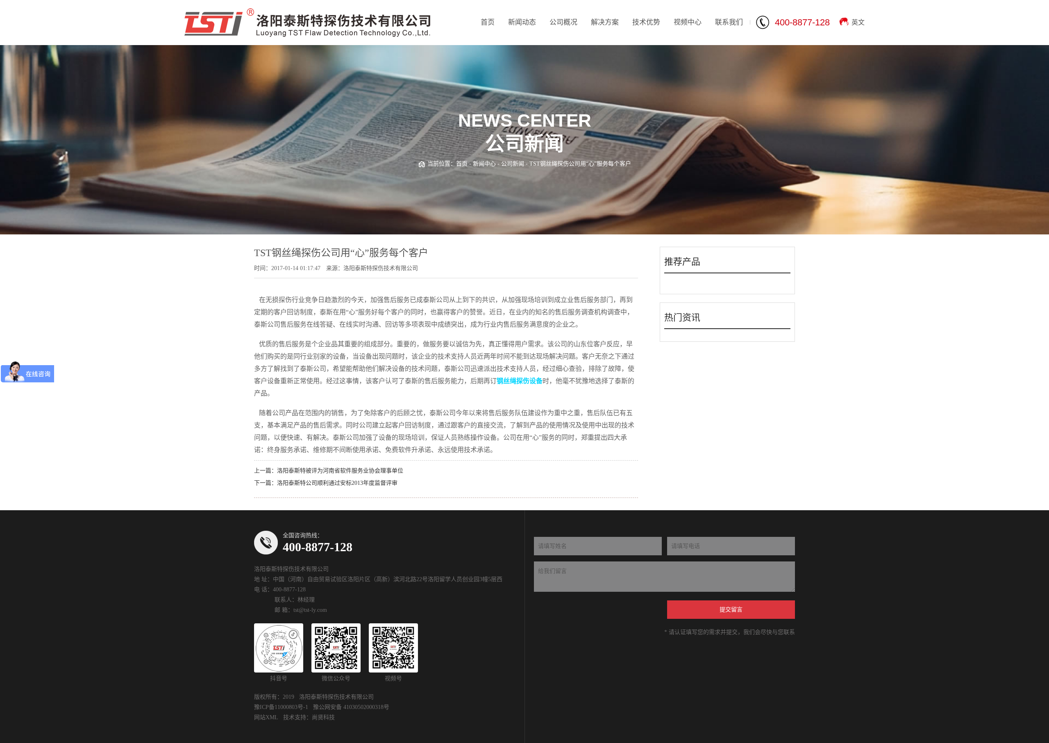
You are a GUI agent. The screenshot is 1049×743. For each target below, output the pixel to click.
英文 (858, 22)
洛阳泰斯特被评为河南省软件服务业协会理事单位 (340, 471)
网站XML (266, 717)
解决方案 (605, 22)
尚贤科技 (323, 717)
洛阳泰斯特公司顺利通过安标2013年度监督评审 (337, 483)
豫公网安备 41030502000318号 (351, 707)
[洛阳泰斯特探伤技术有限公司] (307, 22)
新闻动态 (522, 22)
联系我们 (729, 22)
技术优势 (646, 22)
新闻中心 (484, 164)
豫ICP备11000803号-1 (281, 707)
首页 (488, 22)
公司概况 (563, 22)
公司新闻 (512, 164)
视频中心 (688, 22)
